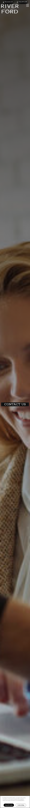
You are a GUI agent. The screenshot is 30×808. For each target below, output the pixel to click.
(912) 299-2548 (23, 2)
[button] (9, 2)
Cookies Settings (20, 805)
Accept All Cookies (9, 805)
